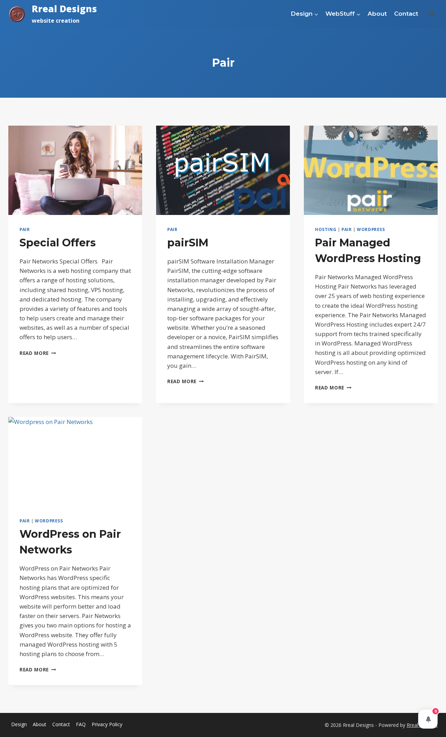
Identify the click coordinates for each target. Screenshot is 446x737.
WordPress (371, 229)
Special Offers (58, 242)
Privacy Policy (107, 724)
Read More (38, 353)
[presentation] (75, 170)
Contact (406, 13)
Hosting (325, 229)
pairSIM (187, 242)
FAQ (81, 724)
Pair (25, 229)
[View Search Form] (431, 14)
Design (19, 724)
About (377, 13)
